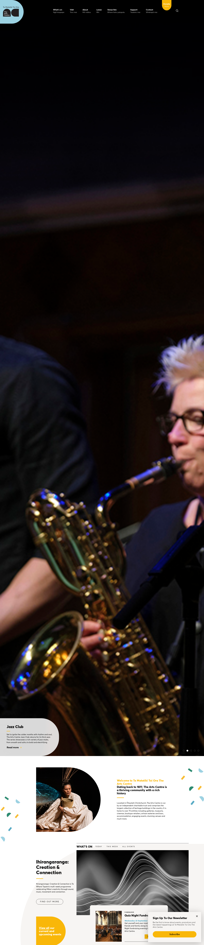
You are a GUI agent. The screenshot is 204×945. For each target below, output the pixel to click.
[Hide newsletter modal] (197, 916)
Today (98, 846)
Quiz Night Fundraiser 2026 (143, 915)
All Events (128, 846)
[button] (184, 751)
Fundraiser (129, 912)
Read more (13, 747)
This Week (112, 846)
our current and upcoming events (50, 931)
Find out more (49, 902)
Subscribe (174, 934)
